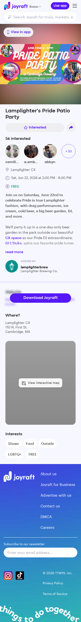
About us (48, 473)
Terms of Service (55, 594)
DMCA (46, 516)
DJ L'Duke (13, 243)
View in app (21, 32)
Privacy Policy (53, 583)
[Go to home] (16, 6)
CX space (13, 237)
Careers (47, 527)
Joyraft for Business (57, 484)
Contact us (50, 506)
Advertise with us (55, 495)
